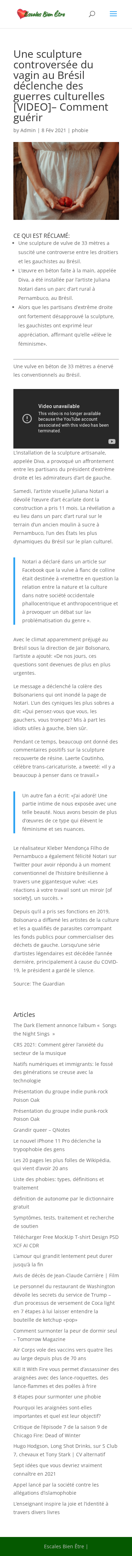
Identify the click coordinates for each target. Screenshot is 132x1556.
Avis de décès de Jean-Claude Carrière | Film (66, 1275)
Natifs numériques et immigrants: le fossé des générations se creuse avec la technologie (63, 1072)
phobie (80, 130)
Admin (28, 130)
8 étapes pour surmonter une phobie (57, 1396)
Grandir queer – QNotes (41, 1129)
